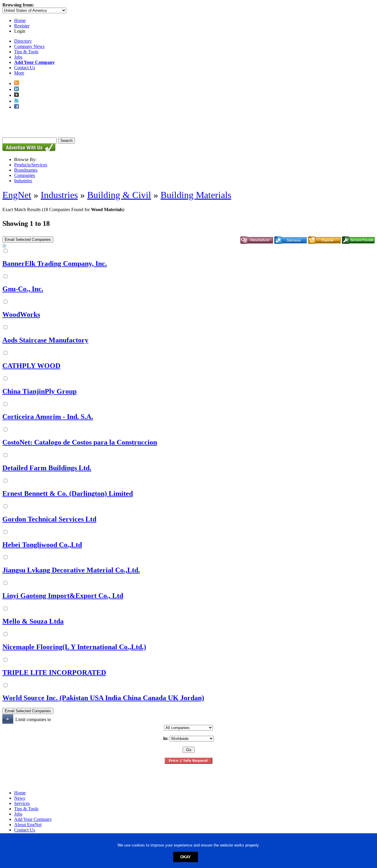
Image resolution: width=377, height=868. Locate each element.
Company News (29, 46)
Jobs (18, 56)
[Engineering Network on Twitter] (16, 101)
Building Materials (196, 195)
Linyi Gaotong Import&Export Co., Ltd (62, 595)
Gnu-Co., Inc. (22, 289)
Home (20, 20)
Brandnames (25, 170)
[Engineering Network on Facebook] (16, 107)
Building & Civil (119, 195)
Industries (23, 180)
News (19, 798)
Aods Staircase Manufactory (45, 340)
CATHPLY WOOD (31, 366)
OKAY (185, 857)
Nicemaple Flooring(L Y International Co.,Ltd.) (74, 647)
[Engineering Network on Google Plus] (16, 95)
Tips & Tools (26, 51)
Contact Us (24, 67)
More (19, 72)
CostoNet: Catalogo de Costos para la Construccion (79, 442)
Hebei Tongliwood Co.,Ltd (42, 545)
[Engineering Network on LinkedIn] (16, 89)
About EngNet (28, 824)
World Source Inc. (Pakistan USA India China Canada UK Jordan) (103, 698)
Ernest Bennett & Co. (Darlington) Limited (67, 493)
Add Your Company (33, 819)
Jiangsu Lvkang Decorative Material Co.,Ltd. (71, 570)
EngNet (16, 195)
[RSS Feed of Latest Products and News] (16, 83)
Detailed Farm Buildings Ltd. (46, 468)
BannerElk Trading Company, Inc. (54, 263)
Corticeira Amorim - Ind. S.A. (47, 416)
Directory (23, 41)
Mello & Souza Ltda (33, 621)
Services (22, 803)
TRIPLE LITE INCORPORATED (54, 672)
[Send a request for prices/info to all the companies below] (188, 762)
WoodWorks (21, 314)
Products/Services (30, 164)
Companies (24, 175)
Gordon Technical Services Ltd (49, 519)
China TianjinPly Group (39, 391)
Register (21, 25)
